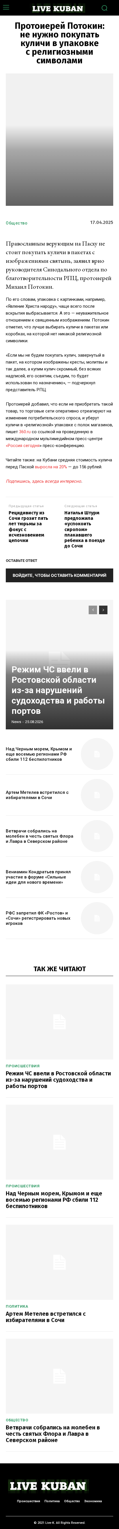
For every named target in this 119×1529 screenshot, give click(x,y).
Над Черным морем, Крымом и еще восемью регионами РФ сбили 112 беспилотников (39, 754)
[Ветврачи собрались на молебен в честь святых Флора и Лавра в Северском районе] (97, 836)
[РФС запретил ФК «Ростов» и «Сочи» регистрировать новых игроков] (97, 918)
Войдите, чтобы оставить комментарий (59, 575)
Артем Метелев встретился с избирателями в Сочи (37, 795)
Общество (16, 223)
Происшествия (23, 1066)
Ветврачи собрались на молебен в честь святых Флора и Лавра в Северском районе (39, 836)
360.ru (25, 431)
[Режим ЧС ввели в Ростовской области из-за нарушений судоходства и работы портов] (59, 1021)
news (16, 722)
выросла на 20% (51, 466)
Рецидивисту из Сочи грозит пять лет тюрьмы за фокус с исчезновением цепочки (28, 526)
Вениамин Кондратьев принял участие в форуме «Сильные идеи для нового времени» (38, 877)
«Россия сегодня (23, 445)
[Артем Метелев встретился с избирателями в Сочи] (97, 795)
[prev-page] (93, 610)
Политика (17, 1306)
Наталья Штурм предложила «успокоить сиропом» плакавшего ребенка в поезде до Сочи (84, 529)
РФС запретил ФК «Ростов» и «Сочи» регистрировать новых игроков (38, 918)
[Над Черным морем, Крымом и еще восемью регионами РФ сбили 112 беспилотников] (97, 754)
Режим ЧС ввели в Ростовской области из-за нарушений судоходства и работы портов (58, 690)
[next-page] (103, 610)
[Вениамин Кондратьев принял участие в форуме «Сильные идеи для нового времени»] (97, 877)
